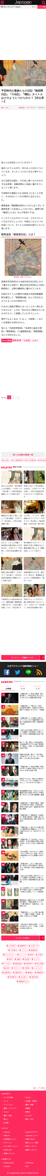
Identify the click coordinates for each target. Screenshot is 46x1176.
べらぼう (7, 963)
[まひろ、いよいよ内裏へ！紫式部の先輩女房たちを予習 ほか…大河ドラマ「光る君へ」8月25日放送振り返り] (11, 534)
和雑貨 (27, 1108)
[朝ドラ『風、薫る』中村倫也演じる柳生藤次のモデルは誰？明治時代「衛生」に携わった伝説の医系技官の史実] (9, 747)
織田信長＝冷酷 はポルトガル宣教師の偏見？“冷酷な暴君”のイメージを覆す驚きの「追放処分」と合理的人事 (32, 903)
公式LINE (28, 672)
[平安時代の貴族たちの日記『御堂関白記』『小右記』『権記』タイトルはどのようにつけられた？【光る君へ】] (23, 73)
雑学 (31, 954)
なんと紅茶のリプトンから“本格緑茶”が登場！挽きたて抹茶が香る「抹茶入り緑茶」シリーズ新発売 (32, 890)
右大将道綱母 (31, 460)
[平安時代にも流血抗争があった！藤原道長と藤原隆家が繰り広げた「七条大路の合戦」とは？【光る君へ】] (11, 591)
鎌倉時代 (40, 972)
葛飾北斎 (35, 977)
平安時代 (14, 950)
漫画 (18, 959)
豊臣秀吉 (7, 972)
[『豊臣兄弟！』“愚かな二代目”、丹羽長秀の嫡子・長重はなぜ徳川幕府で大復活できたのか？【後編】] (9, 710)
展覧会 (30, 972)
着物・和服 (29, 1104)
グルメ (6, 1112)
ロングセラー (10, 954)
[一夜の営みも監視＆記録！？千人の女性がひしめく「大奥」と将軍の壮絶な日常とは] (9, 929)
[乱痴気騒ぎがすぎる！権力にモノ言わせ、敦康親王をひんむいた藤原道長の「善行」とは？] (34, 564)
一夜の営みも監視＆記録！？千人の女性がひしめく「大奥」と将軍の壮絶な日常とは (32, 926)
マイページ (8, 1142)
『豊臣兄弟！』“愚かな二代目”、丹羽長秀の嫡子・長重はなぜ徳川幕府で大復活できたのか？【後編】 (32, 708)
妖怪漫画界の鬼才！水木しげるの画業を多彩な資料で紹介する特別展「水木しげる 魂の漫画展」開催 (32, 793)
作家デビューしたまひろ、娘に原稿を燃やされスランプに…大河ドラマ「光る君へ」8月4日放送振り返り (34, 603)
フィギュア (38, 968)
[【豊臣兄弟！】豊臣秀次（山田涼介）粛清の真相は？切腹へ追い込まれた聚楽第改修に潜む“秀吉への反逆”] (9, 819)
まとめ (27, 1097)
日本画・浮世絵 (31, 1101)
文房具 (27, 968)
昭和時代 (13, 977)
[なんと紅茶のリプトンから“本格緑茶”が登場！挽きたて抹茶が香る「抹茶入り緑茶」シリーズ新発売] (9, 892)
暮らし (6, 1119)
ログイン (34, 7)
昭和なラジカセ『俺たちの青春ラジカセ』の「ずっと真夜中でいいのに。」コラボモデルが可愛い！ (32, 780)
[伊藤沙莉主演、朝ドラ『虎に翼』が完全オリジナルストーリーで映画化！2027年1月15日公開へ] (9, 759)
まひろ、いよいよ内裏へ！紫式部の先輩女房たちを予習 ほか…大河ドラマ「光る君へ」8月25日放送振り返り (11, 548)
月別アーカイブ (30, 1146)
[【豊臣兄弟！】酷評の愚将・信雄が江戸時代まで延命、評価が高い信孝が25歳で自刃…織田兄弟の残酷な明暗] (9, 807)
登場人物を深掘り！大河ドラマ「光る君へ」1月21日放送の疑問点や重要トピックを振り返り (11, 576)
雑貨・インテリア (10, 1108)
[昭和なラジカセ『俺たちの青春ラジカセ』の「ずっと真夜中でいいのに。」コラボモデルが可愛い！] (9, 783)
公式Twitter (17, 672)
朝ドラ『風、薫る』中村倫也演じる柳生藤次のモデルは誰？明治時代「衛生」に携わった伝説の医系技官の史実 (32, 745)
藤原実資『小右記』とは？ (20, 340)
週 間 (23, 687)
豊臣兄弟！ (19, 972)
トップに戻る (40, 1088)
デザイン (17, 968)
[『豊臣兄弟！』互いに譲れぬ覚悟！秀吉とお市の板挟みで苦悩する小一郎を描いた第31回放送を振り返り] (9, 868)
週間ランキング (31, 1150)
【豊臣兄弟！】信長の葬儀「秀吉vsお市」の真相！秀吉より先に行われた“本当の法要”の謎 (32, 768)
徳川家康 (40, 963)
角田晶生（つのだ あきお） (28, 107)
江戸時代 (12, 946)
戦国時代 (23, 946)
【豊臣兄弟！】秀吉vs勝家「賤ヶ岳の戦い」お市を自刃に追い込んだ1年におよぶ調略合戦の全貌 (32, 696)
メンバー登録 (41, 7)
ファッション (8, 1104)
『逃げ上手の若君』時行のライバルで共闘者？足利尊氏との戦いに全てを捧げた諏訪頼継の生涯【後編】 (32, 879)
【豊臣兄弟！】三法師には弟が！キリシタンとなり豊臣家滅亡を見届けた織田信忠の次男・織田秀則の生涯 (32, 721)
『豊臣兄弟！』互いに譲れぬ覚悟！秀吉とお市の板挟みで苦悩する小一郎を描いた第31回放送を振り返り (32, 866)
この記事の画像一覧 (24, 454)
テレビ (36, 959)
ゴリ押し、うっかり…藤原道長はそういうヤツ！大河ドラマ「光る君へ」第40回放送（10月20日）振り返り (34, 519)
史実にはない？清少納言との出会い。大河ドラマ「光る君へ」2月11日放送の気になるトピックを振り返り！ (34, 491)
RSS (39, 672)
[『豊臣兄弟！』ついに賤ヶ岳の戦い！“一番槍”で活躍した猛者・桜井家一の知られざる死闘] (9, 916)
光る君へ (7, 460)
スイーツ (22, 954)
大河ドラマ (35, 946)
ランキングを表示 (22, 938)
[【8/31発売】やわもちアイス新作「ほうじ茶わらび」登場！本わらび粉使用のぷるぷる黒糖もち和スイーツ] (9, 856)
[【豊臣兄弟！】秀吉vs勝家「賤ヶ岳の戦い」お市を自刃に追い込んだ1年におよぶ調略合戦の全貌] (9, 698)
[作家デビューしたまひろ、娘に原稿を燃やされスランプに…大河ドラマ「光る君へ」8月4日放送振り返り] (34, 591)
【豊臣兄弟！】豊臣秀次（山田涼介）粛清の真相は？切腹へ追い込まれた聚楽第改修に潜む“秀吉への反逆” (32, 818)
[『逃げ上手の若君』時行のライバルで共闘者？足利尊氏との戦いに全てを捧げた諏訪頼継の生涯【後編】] (9, 880)
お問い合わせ (30, 1139)
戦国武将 (34, 950)
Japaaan (23, 2)
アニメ (23, 950)
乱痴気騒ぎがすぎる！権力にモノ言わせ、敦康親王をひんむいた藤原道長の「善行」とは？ (34, 576)
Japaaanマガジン (31, 1132)
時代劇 (27, 959)
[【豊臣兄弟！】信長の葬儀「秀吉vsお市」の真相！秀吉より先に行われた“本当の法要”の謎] (9, 771)
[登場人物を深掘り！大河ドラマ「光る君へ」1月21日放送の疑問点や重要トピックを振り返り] (11, 564)
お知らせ (7, 1135)
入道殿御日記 (18, 460)
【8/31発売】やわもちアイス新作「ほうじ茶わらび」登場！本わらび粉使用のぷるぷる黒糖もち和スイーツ (32, 854)
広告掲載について (10, 1139)
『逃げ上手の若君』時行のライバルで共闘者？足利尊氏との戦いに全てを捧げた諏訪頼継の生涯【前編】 (32, 733)
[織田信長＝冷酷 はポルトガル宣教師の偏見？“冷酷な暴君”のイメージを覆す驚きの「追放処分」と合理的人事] (9, 904)
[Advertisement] (23, 34)
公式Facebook (6, 672)
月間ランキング (9, 1153)
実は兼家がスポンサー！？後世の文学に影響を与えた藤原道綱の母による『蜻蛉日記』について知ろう (34, 546)
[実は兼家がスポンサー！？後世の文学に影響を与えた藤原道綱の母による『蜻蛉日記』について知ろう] (34, 534)
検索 (43, 2)
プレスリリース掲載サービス (22, 657)
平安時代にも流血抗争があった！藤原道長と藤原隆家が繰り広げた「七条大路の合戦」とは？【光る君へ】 (11, 603)
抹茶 (7, 968)
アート (6, 1101)
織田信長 (18, 963)
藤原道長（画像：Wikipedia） (23, 277)
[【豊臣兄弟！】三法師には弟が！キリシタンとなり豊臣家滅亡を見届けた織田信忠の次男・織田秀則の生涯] (9, 722)
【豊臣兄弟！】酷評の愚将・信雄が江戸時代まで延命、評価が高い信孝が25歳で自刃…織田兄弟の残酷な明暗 (32, 806)
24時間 (8, 687)
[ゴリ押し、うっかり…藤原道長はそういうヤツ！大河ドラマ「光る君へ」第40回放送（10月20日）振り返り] (34, 507)
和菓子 (27, 1112)
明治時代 (29, 963)
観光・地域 (8, 1115)
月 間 (37, 687)
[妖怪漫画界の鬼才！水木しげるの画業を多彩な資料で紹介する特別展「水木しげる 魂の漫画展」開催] (9, 795)
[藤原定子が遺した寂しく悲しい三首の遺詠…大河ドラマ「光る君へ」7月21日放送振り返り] (11, 507)
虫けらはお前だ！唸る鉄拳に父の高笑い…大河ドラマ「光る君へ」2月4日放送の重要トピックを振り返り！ (11, 489)
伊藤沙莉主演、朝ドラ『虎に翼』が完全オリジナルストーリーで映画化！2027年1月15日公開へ (32, 756)
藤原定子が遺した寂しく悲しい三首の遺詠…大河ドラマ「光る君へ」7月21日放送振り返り (11, 519)
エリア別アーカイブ (11, 1146)
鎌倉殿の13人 (24, 981)
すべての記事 (8, 1097)
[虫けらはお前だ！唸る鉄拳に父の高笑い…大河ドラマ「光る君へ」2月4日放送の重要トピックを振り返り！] (11, 477)
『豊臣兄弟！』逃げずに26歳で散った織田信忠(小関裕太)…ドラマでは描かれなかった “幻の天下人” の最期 (32, 830)
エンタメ (28, 1115)
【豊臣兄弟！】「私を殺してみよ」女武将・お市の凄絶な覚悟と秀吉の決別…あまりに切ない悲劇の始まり (32, 842)
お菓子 (40, 954)
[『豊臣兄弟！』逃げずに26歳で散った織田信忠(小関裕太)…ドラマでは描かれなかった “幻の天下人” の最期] (9, 832)
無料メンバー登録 (31, 1142)
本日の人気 (8, 1150)
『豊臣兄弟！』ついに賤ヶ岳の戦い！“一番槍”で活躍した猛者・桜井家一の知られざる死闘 (32, 914)
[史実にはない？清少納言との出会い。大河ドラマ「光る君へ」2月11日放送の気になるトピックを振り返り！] (34, 477)
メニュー (2, 2)
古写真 (6, 1123)
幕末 (10, 959)
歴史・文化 (5, 107)
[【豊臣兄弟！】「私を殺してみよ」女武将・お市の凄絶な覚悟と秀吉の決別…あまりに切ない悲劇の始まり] (9, 844)
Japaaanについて (31, 1135)
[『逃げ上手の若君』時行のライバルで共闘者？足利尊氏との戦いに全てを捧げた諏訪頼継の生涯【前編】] (9, 734)
